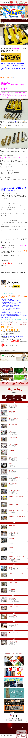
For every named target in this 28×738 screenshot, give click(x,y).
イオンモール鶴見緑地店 (14, 478)
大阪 (6, 395)
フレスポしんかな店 (14, 419)
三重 (10, 399)
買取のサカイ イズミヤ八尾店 (14, 511)
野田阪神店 (14, 452)
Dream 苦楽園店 (14, 550)
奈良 (22, 395)
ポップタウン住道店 (14, 426)
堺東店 (14, 432)
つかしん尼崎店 (14, 527)
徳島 (14, 398)
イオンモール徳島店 (14, 626)
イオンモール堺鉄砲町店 (14, 445)
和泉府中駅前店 (14, 413)
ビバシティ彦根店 (14, 617)
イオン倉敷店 (14, 590)
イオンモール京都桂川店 (14, 608)
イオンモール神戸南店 (14, 533)
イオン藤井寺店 (14, 472)
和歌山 (14, 396)
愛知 (22, 398)
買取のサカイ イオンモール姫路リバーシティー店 (14, 559)
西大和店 (14, 568)
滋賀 (6, 398)
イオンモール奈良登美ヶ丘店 (14, 575)
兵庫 (14, 395)
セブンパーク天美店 (14, 485)
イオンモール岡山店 (14, 584)
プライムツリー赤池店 (14, 634)
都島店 (14, 465)
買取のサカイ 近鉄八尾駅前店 (14, 498)
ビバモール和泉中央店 (14, 439)
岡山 (6, 396)
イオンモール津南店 (14, 643)
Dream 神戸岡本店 (14, 541)
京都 (22, 396)
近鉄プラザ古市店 (14, 458)
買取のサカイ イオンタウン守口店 (14, 518)
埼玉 (18, 399)
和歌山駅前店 (14, 599)
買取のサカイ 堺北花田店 (14, 504)
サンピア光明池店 (14, 406)
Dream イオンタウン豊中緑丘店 (14, 491)
